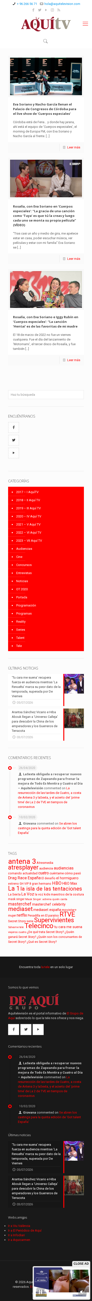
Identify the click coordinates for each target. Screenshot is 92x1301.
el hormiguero (67, 878)
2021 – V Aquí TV (28, 524)
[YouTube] (46, 10)
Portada (21, 597)
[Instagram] (52, 10)
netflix (22, 915)
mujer (12, 915)
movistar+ (69, 910)
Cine (19, 557)
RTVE (67, 914)
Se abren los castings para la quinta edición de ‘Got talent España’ (49, 828)
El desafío (48, 878)
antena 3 (22, 861)
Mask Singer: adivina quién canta (46, 899)
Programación (26, 605)
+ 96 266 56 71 (27, 4)
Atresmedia (45, 863)
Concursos (24, 565)
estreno (13, 883)
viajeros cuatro (17, 932)
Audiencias (24, 549)
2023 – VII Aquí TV (29, 540)
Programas (24, 613)
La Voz (27, 894)
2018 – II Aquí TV (28, 500)
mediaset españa (47, 909)
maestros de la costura (67, 894)
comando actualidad (23, 873)
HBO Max (69, 883)
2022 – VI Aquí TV (28, 532)
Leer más (73, 147)
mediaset (20, 909)
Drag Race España (24, 878)
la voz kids (42, 894)
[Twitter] (39, 10)
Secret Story (17, 921)
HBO (57, 883)
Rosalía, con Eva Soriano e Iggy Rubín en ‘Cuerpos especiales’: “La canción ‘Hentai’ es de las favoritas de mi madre (45, 322)
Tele (19, 646)
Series (20, 629)
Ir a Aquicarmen (19, 1240)
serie (29, 921)
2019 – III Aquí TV (28, 508)
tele (21, 927)
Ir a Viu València (19, 1226)
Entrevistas (24, 573)
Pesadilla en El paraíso (43, 915)
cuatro (43, 873)
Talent (20, 638)
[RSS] (58, 10)
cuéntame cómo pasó (65, 873)
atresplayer (23, 867)
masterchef (19, 904)
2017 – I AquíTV (27, 492)
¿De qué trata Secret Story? (45, 932)
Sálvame (13, 927)
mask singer (16, 899)
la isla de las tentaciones (51, 888)
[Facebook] (33, 10)
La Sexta (14, 894)
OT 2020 (22, 589)
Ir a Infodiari (16, 1235)
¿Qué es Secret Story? (42, 942)
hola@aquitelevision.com (62, 4)
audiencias (64, 868)
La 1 (14, 888)
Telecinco (39, 926)
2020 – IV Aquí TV (28, 516)
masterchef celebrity (49, 904)
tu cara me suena (68, 927)
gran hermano (41, 883)
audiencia (46, 868)
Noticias (22, 581)
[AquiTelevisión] (46, 23)
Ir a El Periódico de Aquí (24, 1230)
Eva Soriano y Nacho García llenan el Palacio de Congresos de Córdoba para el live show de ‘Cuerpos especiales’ (44, 109)
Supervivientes (54, 920)
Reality (21, 621)
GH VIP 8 (25, 883)
